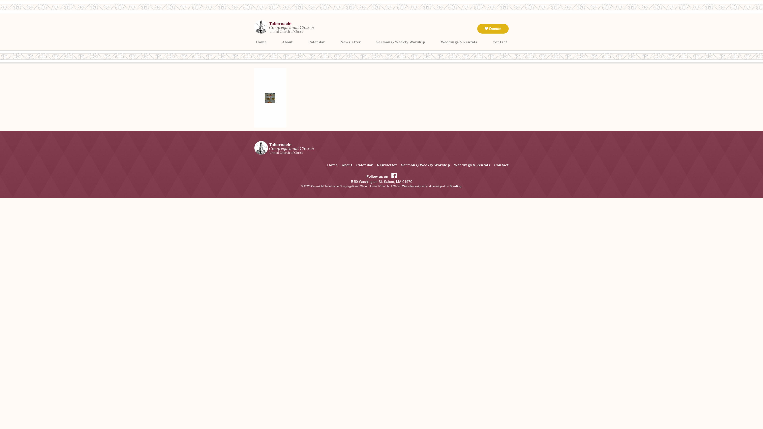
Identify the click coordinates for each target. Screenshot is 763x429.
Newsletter (351, 42)
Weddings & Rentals (459, 42)
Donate (494, 28)
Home (261, 42)
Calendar (316, 42)
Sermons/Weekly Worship (400, 42)
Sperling (455, 186)
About (287, 42)
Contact (500, 42)
